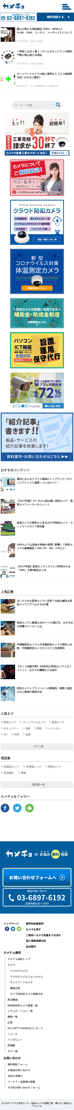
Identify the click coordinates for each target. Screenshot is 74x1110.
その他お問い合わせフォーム (24, 1087)
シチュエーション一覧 (20, 1010)
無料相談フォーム (18, 1064)
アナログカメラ (19, 970)
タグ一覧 (13, 1051)
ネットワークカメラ (21, 982)
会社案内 (31, 946)
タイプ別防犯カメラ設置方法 (26, 993)
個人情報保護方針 (36, 940)
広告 (10, 1022)
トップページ (11, 923)
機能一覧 (13, 1016)
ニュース (12, 1034)
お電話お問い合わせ (19, 1070)
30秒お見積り (15, 1075)
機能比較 (15, 988)
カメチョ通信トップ (19, 959)
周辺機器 (13, 999)
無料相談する (55, 16)
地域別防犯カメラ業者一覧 (23, 1005)
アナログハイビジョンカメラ (26, 976)
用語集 (11, 1045)
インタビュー (15, 1039)
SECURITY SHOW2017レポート (25, 1028)
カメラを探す (33, 929)
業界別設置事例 (34, 923)
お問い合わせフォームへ (32, 877)
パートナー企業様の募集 (21, 1081)
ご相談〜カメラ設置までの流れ (43, 935)
